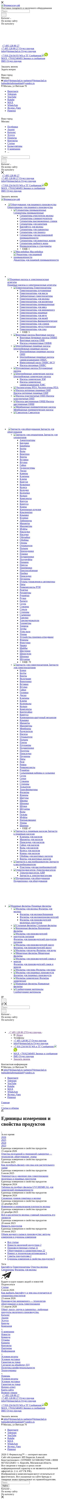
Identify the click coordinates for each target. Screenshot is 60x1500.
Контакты (6, 1345)
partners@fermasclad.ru (34, 80)
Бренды (5, 1323)
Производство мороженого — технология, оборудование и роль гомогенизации (23, 1302)
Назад (20, 1035)
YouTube (11, 97)
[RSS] (2, 1111)
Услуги (5, 1320)
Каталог (5, 1315)
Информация (8, 1351)
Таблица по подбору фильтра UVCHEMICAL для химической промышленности (27, 1188)
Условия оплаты (9, 1356)
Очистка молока (39, 1267)
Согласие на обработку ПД (15, 1365)
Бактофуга (6, 1267)
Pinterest (11, 110)
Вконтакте (12, 91)
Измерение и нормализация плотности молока (25, 1206)
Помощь (5, 1376)
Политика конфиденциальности (18, 1367)
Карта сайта (7, 1389)
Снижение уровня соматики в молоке (21, 1198)
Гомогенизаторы (21, 1267)
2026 (3, 1137)
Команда (5, 1337)
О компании (7, 1331)
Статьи (5, 1287)
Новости (5, 1334)
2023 (3, 1145)
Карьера (5, 1342)
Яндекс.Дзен (14, 108)
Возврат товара (9, 1392)
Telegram (11, 94)
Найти (5, 1486)
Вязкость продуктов (11, 1226)
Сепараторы (7, 1269)
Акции (4, 1317)
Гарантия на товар (10, 1362)
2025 (3, 1140)
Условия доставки (10, 1359)
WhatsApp (12, 105)
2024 (3, 1142)
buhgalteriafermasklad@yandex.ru (18, 83)
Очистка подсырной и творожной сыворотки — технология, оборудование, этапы (26, 1155)
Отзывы (5, 1340)
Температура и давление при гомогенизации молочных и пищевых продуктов (24, 1177)
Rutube (10, 99)
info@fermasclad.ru (13, 80)
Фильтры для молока (25, 1269)
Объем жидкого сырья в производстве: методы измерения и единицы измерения (25, 1235)
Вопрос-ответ (8, 1387)
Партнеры (6, 1348)
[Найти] (3, 15)
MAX (10, 102)
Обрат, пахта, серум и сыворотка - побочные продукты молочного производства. (24, 1310)
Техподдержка (8, 1370)
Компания (6, 1326)
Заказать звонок (22, 1059)
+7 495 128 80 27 (10, 45)
